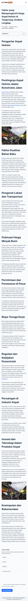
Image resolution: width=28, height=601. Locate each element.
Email (4, 562)
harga (15, 202)
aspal (23, 247)
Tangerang (4, 379)
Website (5, 566)
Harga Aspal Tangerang (13, 105)
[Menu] (25, 2)
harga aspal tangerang (8, 28)
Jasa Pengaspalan (20, 598)
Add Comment (7, 571)
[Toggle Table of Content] (23, 34)
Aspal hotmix (5, 92)
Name (4, 557)
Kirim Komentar (7, 590)
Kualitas (4, 158)
